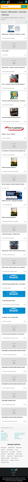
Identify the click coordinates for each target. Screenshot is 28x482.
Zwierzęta (19, 451)
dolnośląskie (3, 434)
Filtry (5, 22)
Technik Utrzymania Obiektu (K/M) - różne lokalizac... (14, 284)
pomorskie (3, 433)
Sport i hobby (14, 458)
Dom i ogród (12, 451)
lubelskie (3, 438)
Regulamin (13, 472)
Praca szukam (5, 50)
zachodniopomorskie (18, 434)
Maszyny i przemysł (19, 456)
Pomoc (13, 475)
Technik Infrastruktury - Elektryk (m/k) (11, 234)
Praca (16, 449)
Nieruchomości (10, 449)
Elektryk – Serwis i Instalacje (8, 134)
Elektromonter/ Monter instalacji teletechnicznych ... (14, 250)
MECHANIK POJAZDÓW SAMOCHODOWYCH (12, 417)
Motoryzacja (3, 447)
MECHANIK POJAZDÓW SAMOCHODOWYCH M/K (13, 367)
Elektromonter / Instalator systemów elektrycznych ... (14, 67)
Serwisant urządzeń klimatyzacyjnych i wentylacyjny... (14, 100)
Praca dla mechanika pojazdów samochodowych (13, 334)
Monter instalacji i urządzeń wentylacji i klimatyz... (13, 184)
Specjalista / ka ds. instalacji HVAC (10, 317)
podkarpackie (4, 439)
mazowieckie (3, 435)
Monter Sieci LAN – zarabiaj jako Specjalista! (12, 200)
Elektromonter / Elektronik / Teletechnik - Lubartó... (14, 34)
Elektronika (3, 454)
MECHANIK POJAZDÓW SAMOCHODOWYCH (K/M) (14, 350)
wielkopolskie (3, 437)
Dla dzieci (3, 449)
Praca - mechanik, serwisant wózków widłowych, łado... (14, 84)
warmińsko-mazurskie (19, 433)
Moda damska (11, 447)
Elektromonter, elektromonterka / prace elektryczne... (14, 267)
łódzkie (15, 435)
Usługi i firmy (10, 456)
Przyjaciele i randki (5, 462)
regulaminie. (20, 480)
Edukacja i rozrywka (5, 458)
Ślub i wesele (19, 454)
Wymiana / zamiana (14, 460)
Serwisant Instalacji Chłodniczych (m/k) (11, 117)
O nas (13, 473)
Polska (2, 431)
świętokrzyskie (17, 438)
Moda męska (19, 447)
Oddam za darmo (4, 460)
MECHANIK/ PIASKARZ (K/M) (8, 400)
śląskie (15, 437)
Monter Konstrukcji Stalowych (9, 167)
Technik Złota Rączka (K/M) (8, 300)
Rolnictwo (3, 456)
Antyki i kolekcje (11, 454)
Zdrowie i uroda (4, 451)
